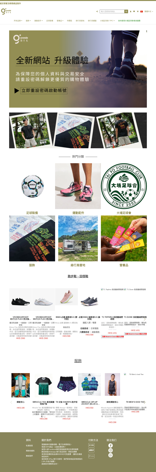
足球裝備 (49, 20)
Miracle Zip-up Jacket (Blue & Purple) (89, 403)
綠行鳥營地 (80, 20)
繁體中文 (148, 11)
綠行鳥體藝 (92, 20)
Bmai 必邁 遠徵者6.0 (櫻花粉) (66, 318)
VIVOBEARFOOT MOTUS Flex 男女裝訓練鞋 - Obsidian (20, 318)
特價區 (69, 20)
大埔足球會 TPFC (107, 20)
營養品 (59, 20)
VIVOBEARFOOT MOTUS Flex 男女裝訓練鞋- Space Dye (43, 318)
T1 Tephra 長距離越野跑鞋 (112, 318)
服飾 (28, 20)
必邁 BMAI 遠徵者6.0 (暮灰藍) (89, 318)
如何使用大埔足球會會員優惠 (129, 20)
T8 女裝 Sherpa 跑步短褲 (66, 403)
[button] (145, 319)
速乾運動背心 (112, 402)
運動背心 (20, 402)
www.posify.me (144, 469)
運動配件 (38, 20)
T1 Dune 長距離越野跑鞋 (135, 317)
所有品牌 (17, 20)
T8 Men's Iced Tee (135, 402)
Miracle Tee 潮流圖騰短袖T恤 (43, 403)
